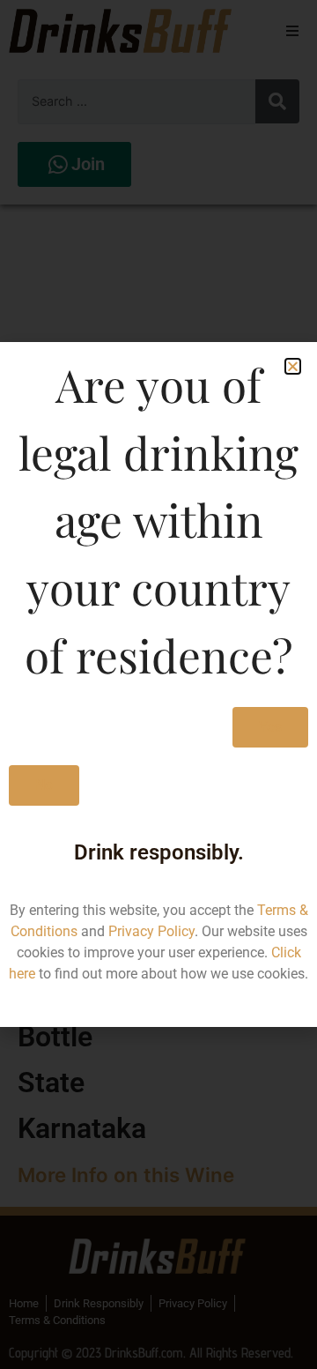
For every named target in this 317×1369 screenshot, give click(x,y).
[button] (292, 366)
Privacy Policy (151, 931)
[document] (158, 684)
